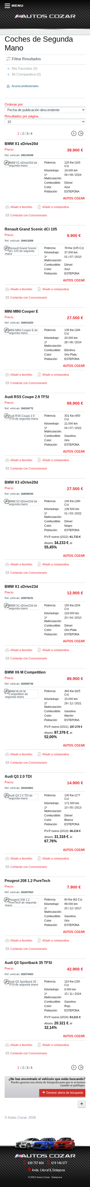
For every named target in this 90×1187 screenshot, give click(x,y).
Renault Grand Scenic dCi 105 (31, 229)
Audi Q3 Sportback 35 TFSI (28, 963)
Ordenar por (14, 104)
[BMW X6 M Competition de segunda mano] (22, 694)
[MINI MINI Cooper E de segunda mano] (22, 331)
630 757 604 (36, 1163)
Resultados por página (21, 116)
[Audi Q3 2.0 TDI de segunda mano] (22, 797)
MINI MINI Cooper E (21, 311)
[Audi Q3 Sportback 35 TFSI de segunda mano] (22, 983)
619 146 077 (59, 1163)
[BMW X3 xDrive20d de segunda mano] (22, 503)
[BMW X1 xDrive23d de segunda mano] (22, 607)
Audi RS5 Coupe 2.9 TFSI (27, 397)
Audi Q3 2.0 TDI (18, 776)
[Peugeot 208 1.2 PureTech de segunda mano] (22, 902)
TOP (81, 1104)
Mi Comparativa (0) (26, 74)
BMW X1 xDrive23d (21, 587)
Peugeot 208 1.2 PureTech (27, 881)
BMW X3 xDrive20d (21, 482)
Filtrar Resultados (26, 59)
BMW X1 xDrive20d (21, 144)
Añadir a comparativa (55, 207)
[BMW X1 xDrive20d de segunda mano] (22, 164)
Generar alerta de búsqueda (64, 1092)
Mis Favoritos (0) (24, 68)
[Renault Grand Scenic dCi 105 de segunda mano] (22, 251)
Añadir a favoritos (21, 207)
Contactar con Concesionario (28, 215)
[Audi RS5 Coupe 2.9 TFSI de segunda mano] (22, 417)
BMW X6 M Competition (25, 672)
